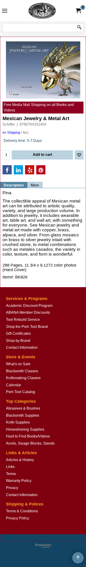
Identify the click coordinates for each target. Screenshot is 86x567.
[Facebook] (7, 169)
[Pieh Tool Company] (42, 10)
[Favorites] (79, 155)
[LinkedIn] (18, 169)
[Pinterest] (40, 169)
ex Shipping (11, 132)
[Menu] (4, 11)
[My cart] (78, 11)
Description (14, 185)
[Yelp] (29, 169)
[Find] (79, 27)
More (35, 185)
